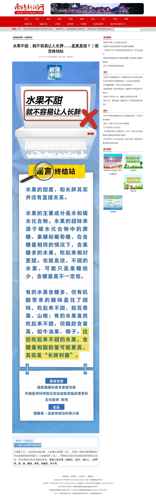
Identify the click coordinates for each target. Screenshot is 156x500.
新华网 (70, 24)
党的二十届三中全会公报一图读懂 (116, 123)
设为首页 (82, 476)
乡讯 (93, 19)
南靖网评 (28, 37)
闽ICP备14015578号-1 (65, 486)
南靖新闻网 (18, 37)
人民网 (57, 24)
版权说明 (65, 476)
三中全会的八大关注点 (111, 127)
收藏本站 (90, 476)
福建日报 (43, 24)
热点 (37, 19)
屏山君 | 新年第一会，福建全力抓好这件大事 (120, 97)
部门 (104, 19)
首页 (26, 19)
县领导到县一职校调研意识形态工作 (86, 29)
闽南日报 (28, 24)
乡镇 (115, 19)
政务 (48, 19)
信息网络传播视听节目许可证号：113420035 (63, 490)
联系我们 (74, 476)
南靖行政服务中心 (118, 24)
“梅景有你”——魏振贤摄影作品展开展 (55, 29)
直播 (82, 19)
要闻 (60, 19)
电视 (71, 19)
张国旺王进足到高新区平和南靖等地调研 (118, 46)
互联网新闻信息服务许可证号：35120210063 (92, 490)
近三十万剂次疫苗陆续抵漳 (113, 66)
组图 (126, 19)
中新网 (83, 24)
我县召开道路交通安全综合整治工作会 (23, 29)
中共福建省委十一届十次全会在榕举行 (117, 85)
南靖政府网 (98, 24)
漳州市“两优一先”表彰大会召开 (115, 42)
